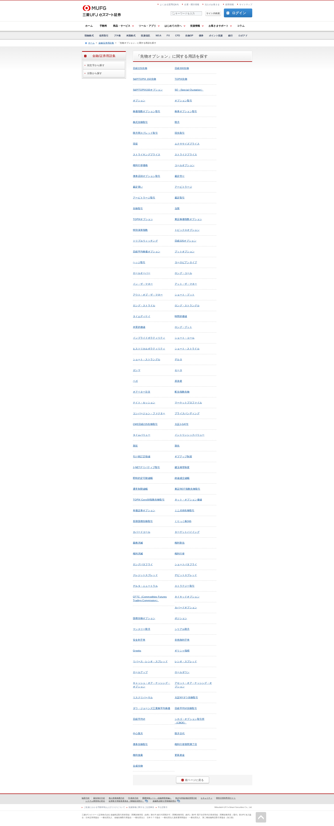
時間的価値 (181, 316)
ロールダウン (182, 672)
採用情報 (229, 4)
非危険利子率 (182, 639)
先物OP (189, 35)
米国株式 (131, 35)
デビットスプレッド (186, 575)
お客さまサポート (218, 25)
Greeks (137, 650)
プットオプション (184, 251)
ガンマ (136, 370)
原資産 (178, 381)
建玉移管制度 (182, 467)
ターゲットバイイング (187, 532)
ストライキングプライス (146, 154)
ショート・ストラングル (146, 359)
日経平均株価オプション (146, 251)
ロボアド (243, 35)
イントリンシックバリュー (189, 435)
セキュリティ (206, 798)
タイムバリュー (141, 435)
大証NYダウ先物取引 (186, 697)
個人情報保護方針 (116, 798)
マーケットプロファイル (188, 402)
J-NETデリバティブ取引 (146, 467)
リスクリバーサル (143, 697)
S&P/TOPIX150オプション (148, 89)
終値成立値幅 (182, 478)
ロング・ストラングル (187, 305)
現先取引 (180, 133)
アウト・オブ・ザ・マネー (148, 294)
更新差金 (180, 755)
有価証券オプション (144, 510)
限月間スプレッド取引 (145, 133)
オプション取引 (183, 100)
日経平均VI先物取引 (186, 708)
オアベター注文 (141, 391)
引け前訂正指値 (141, 456)
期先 (177, 445)
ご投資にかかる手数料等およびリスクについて (104, 807)
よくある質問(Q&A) (169, 4)
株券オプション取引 (186, 111)
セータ (178, 370)
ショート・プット (184, 294)
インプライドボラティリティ (149, 337)
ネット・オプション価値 (188, 499)
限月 (177, 122)
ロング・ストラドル (144, 305)
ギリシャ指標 (182, 650)
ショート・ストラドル (187, 348)
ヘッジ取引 (139, 262)
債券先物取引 (140, 744)
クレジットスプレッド (145, 575)
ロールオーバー (141, 273)
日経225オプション (185, 240)
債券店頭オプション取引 (146, 176)
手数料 (103, 25)
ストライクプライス (186, 154)
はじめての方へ (173, 25)
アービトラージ (183, 186)
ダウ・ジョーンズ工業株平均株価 (151, 708)
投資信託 (145, 35)
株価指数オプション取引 (146, 111)
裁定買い (138, 186)
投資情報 (195, 25)
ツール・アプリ (147, 25)
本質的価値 (139, 327)
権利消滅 (138, 553)
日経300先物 (182, 68)
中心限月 (138, 733)
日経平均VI (139, 719)
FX (168, 35)
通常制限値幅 (140, 488)
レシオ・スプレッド (186, 661)
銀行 (230, 35)
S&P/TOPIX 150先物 (144, 79)
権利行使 (180, 553)
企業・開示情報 (191, 4)
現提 (135, 143)
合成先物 (138, 765)
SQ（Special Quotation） (189, 89)
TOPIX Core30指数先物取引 (149, 499)
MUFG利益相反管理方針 (186, 798)
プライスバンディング (187, 413)
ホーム (89, 25)
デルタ (178, 359)
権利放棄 (138, 755)
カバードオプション (186, 607)
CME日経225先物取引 (145, 424)
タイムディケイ (141, 316)
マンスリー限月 (141, 629)
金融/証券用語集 (106, 43)
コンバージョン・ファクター (149, 413)
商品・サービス (121, 25)
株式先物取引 (140, 122)
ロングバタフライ (143, 564)
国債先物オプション (144, 618)
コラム (241, 25)
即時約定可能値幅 (143, 478)
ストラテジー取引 (184, 586)
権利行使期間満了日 (186, 744)
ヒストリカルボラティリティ (149, 348)
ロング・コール (183, 273)
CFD (177, 35)
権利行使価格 (140, 165)
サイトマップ (245, 4)
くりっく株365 (183, 521)
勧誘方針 (86, 798)
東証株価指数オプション (188, 219)
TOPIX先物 (181, 79)
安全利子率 (139, 639)
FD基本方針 (133, 798)
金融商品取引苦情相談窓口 (164, 801)
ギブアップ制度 (183, 456)
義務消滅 (138, 542)
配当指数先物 (182, 391)
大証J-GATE (181, 424)
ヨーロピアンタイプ (186, 262)
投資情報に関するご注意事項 (141, 807)
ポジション (181, 618)
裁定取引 (180, 197)
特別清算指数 (140, 230)
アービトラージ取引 (144, 197)
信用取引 (103, 35)
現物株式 (89, 35)
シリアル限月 (182, 629)
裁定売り (180, 176)
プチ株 (117, 35)
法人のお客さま (212, 4)
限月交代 (180, 733)
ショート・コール (184, 337)
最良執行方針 (99, 798)
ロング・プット (183, 327)
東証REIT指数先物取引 (187, 488)
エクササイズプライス (187, 143)
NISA (158, 35)
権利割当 (180, 542)
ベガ (135, 381)
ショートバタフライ (186, 564)
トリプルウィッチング (145, 240)
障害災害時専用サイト (226, 798)
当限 (177, 208)
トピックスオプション (187, 230)
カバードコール (141, 532)
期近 (135, 445)
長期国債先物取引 (143, 521)
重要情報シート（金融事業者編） (157, 798)
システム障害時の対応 (95, 801)
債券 (201, 35)
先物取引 (138, 208)
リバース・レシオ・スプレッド (150, 661)
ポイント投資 (216, 35)
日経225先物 (140, 68)
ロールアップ (140, 672)
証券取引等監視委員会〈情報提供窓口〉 (126, 801)
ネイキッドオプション (187, 596)
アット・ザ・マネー (186, 284)
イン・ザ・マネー (143, 284)
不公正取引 (163, 807)
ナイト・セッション (144, 402)
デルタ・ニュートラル (145, 586)
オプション (139, 100)
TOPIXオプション (143, 219)
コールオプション (184, 165)
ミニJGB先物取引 (184, 510)
